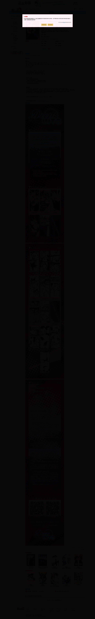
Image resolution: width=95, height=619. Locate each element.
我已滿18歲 (50, 24)
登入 (64, 22)
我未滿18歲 (44, 24)
